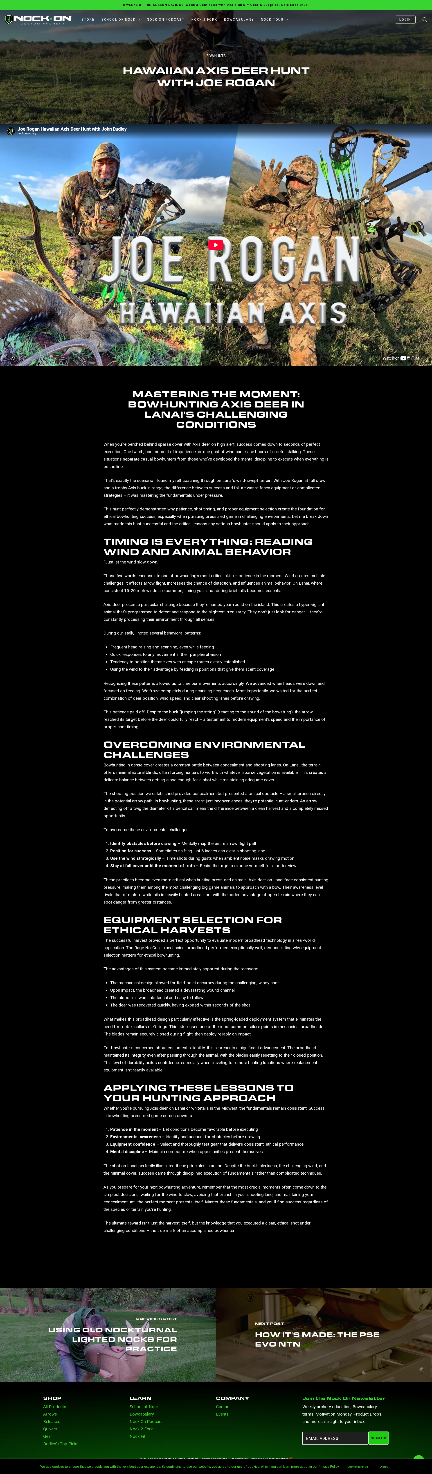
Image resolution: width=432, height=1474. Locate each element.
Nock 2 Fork (141, 1429)
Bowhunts (216, 56)
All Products (54, 1406)
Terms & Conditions (214, 1459)
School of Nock (144, 1406)
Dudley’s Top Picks (61, 1443)
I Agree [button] (383, 1466)
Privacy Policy (239, 1459)
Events (222, 1414)
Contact (223, 1406)
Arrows (50, 1414)
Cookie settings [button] (357, 1466)
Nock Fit (137, 1436)
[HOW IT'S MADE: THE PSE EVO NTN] (324, 1335)
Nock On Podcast (146, 1421)
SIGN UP (378, 1438)
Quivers (50, 1429)
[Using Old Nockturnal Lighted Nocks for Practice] (108, 1335)
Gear (47, 1436)
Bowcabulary (142, 1414)
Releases (51, 1421)
